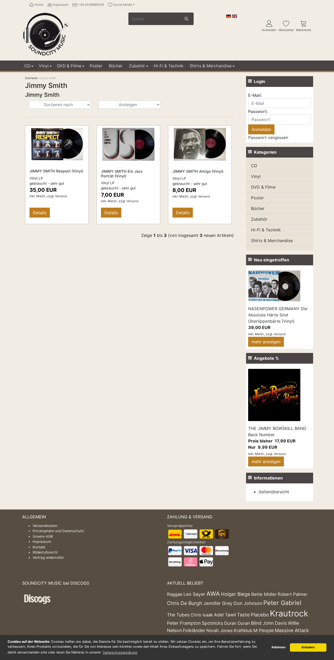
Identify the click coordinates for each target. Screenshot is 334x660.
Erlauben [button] (308, 647)
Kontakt (39, 547)
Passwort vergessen (268, 137)
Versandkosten (45, 526)
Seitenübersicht (274, 491)
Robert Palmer (292, 594)
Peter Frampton (184, 623)
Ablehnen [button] (278, 647)
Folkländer (194, 630)
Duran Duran (237, 623)
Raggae (174, 594)
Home (38, 5)
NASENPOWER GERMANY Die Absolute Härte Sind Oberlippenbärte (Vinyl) (277, 315)
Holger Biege (235, 594)
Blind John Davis (269, 623)
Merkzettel (286, 30)
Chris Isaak (201, 614)
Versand (61, 196)
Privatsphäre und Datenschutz (58, 531)
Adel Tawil (225, 614)
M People (263, 630)
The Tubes (178, 614)
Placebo (260, 614)
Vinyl (44, 65)
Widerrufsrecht (45, 552)
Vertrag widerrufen (48, 557)
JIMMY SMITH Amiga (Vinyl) (197, 171)
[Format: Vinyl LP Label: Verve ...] (57, 143)
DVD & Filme (69, 65)
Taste (243, 614)
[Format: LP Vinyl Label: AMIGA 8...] (200, 144)
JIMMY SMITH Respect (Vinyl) (56, 171)
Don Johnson (248, 603)
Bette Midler (264, 594)
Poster (96, 65)
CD (27, 65)
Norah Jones (219, 630)
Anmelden (269, 30)
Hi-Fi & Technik (168, 65)
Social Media (122, 5)
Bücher (115, 65)
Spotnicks (212, 623)
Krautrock (289, 613)
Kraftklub (243, 630)
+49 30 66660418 (90, 5)
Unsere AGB (43, 536)
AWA (213, 593)
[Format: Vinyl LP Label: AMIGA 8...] (128, 144)
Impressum (60, 5)
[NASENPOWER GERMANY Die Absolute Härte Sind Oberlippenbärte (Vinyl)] (274, 285)
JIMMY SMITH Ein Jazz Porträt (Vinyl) (122, 173)
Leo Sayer (194, 594)
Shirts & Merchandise (210, 65)
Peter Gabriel (282, 603)
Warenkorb (303, 30)
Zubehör (137, 65)
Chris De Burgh (184, 603)
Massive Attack (292, 630)
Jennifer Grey (217, 603)
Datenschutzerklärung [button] (120, 653)
